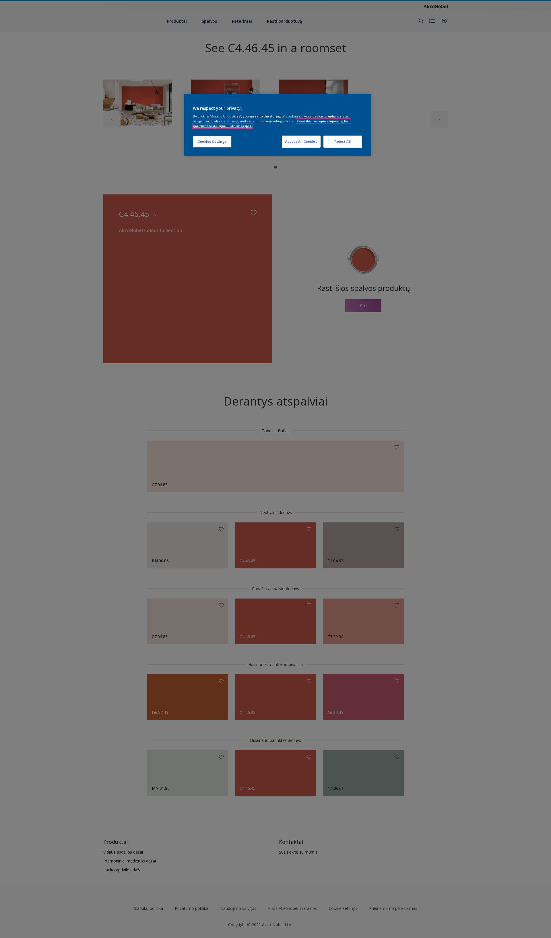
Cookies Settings (212, 141)
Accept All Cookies (301, 141)
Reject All (343, 141)
